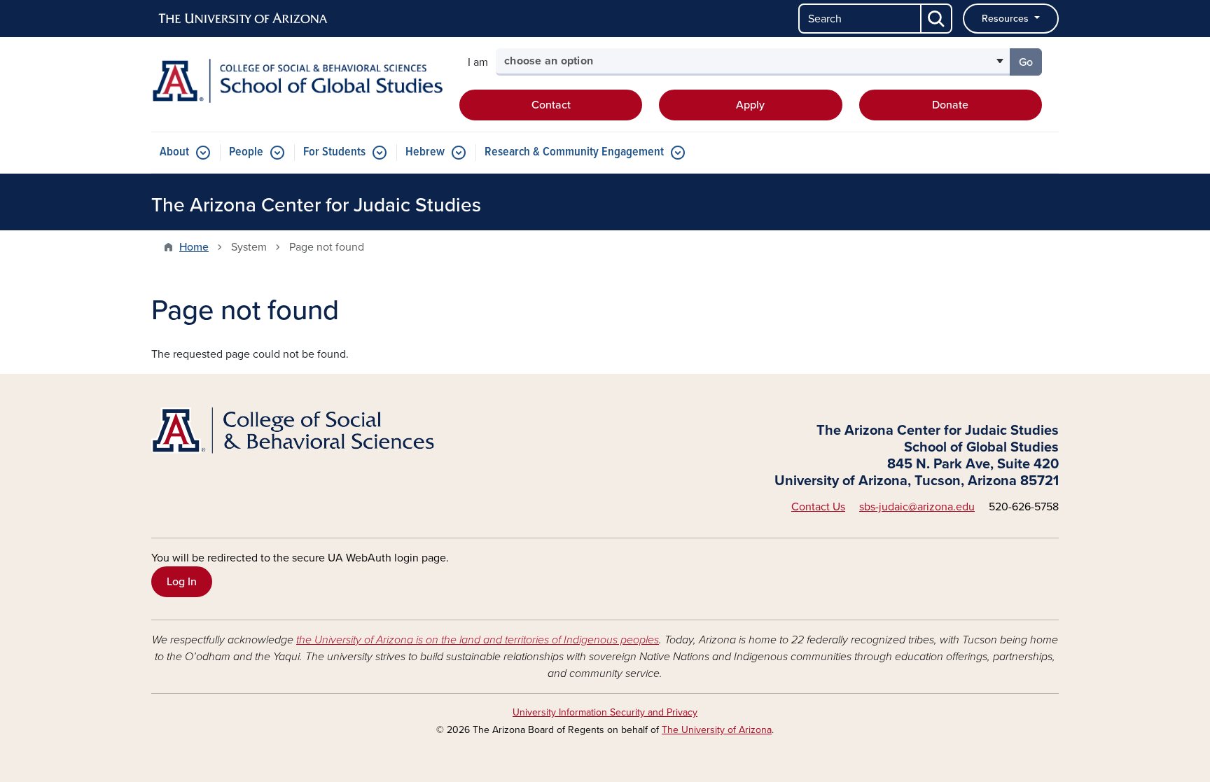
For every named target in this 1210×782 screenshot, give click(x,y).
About (174, 152)
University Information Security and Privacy (605, 712)
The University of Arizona (717, 730)
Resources (1006, 19)
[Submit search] (937, 19)
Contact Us (818, 507)
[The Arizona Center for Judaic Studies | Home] (297, 81)
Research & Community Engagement (574, 152)
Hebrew (425, 152)
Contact (551, 105)
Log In (182, 582)
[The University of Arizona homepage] (244, 18)
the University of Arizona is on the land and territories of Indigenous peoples (477, 640)
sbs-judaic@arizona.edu (917, 507)
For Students (334, 152)
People (246, 152)
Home (194, 247)
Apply (750, 105)
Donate (950, 105)
